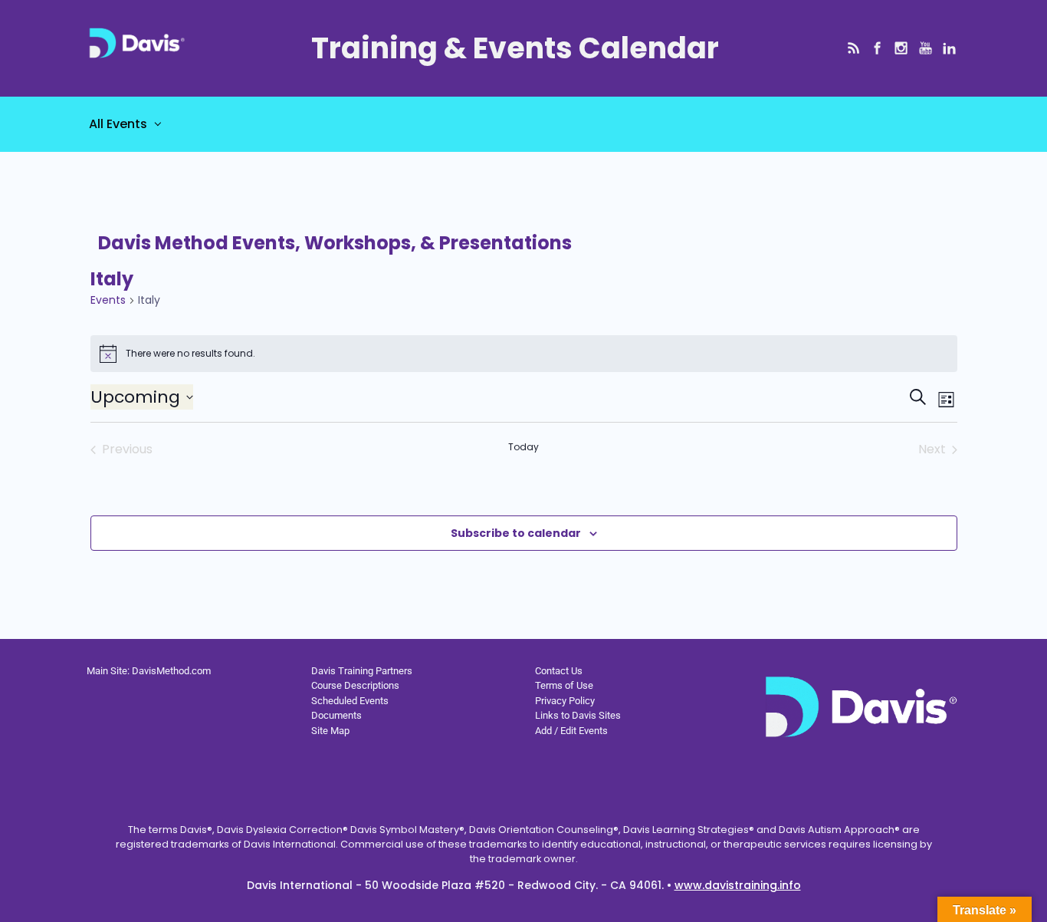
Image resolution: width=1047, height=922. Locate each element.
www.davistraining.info (737, 885)
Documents (336, 715)
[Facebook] (877, 48)
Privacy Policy (565, 700)
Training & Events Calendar (515, 48)
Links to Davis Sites (578, 715)
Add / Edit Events (571, 730)
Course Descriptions (355, 685)
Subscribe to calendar (516, 533)
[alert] (523, 353)
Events (108, 300)
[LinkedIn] (949, 48)
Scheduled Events (350, 700)
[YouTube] (925, 48)
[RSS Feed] (853, 48)
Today (523, 447)
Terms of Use (564, 685)
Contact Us (559, 671)
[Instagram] (901, 48)
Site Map (330, 730)
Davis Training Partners (361, 671)
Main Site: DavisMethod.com (149, 671)
